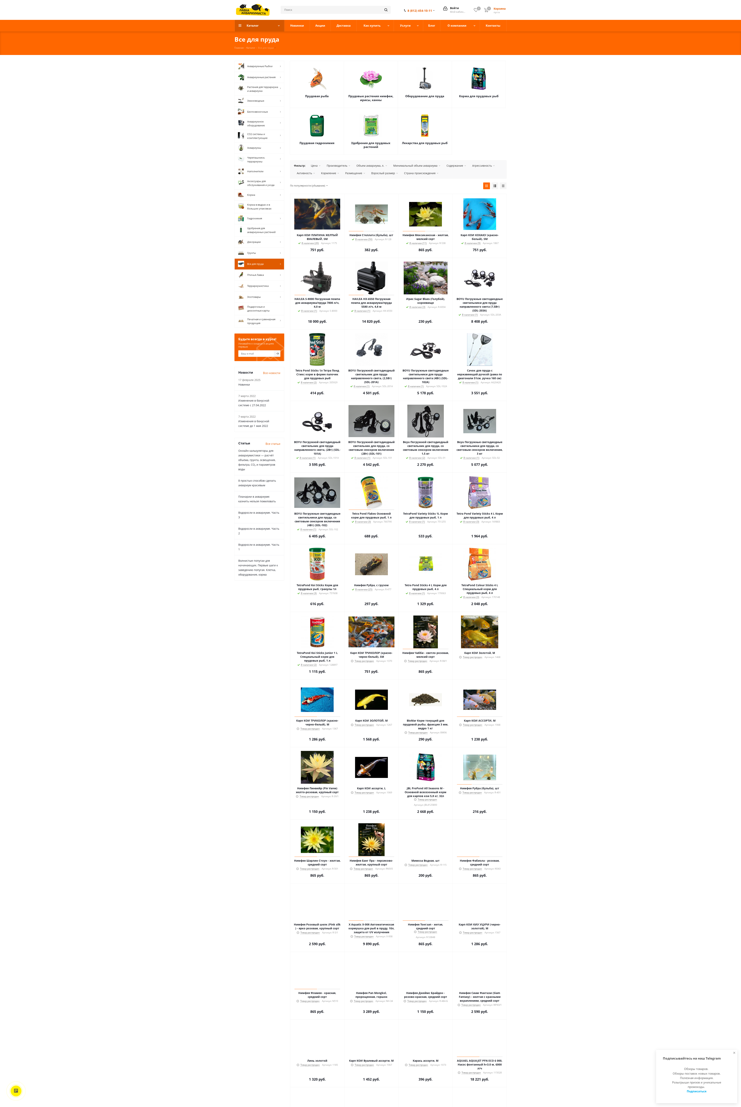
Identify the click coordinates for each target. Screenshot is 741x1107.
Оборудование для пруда (424, 96)
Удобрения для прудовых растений (370, 145)
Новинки (244, 384)
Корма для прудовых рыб (478, 96)
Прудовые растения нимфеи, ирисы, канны (370, 98)
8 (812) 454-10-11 (420, 11)
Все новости (271, 373)
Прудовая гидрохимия (316, 143)
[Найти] (386, 10)
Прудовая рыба (317, 96)
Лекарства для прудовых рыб (424, 143)
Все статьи (273, 444)
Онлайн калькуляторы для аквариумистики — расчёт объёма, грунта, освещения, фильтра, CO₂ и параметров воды (257, 460)
